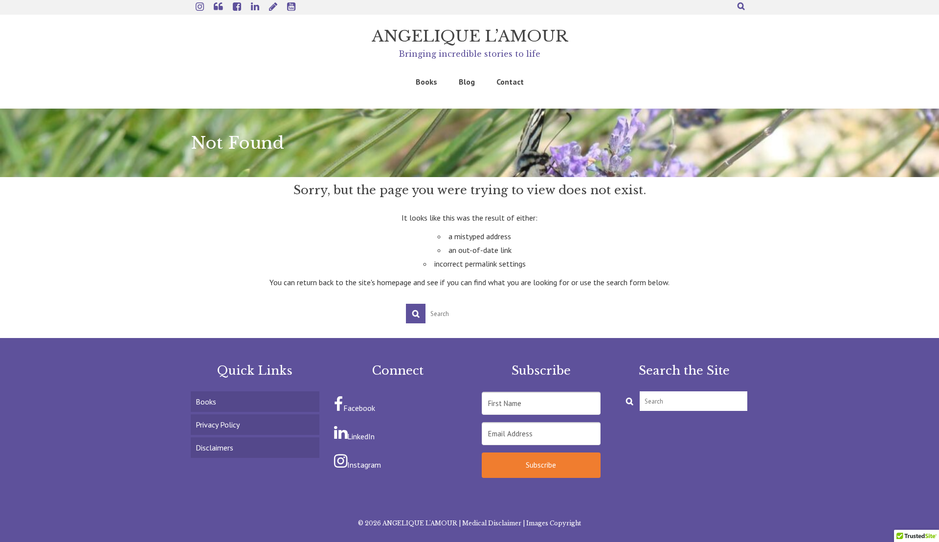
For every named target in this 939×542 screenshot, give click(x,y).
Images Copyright (553, 523)
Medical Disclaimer (491, 523)
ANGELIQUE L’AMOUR (470, 36)
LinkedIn (361, 436)
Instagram (364, 465)
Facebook (359, 408)
